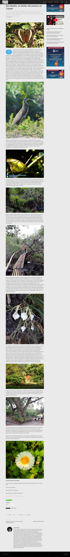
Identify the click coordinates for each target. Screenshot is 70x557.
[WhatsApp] (14, 19)
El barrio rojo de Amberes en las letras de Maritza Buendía (54, 29)
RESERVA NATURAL (13, 508)
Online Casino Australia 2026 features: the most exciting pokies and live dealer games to (54, 39)
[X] (9, 19)
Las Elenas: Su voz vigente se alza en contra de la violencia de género (14, 522)
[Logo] (5, 2)
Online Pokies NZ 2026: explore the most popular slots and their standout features (54, 36)
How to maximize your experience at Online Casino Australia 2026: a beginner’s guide (55, 43)
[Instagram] (65, 554)
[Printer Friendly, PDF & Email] (9, 500)
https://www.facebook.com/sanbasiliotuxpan (14, 496)
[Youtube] (67, 554)
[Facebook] (7, 19)
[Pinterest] (12, 19)
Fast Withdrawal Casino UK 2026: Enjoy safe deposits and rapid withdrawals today (53, 33)
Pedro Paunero (9, 16)
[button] (66, 2)
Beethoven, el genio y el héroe (38, 521)
